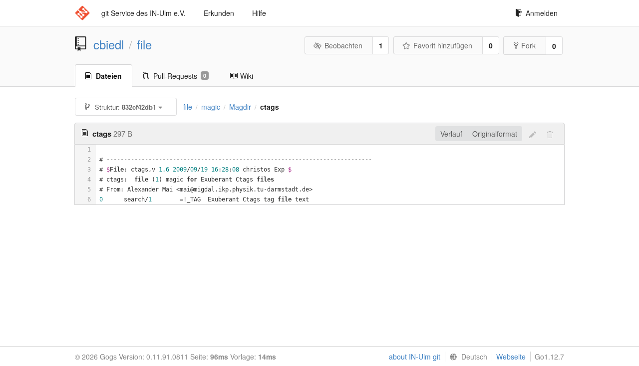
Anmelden (542, 13)
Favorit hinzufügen (442, 45)
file (144, 44)
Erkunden (219, 13)
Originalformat (494, 134)
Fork (528, 45)
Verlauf (451, 134)
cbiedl (108, 44)
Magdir (240, 107)
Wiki (246, 76)
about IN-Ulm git (414, 357)
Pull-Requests (179, 76)
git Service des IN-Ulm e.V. (143, 13)
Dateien (109, 76)
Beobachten (343, 45)
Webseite (511, 357)
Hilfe (259, 13)
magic (210, 107)
